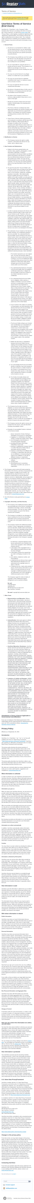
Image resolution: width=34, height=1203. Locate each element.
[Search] (29, 1181)
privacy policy (24, 32)
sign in (14, 1173)
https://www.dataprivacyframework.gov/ (20, 1094)
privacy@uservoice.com (18, 494)
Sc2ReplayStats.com (21, 18)
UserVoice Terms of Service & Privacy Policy (22, 1198)
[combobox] (16, 1181)
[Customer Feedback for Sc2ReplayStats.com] (14, 4)
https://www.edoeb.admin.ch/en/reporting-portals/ (14, 1131)
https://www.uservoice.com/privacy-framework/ (13, 741)
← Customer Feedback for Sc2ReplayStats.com (12, 13)
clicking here (18, 1043)
